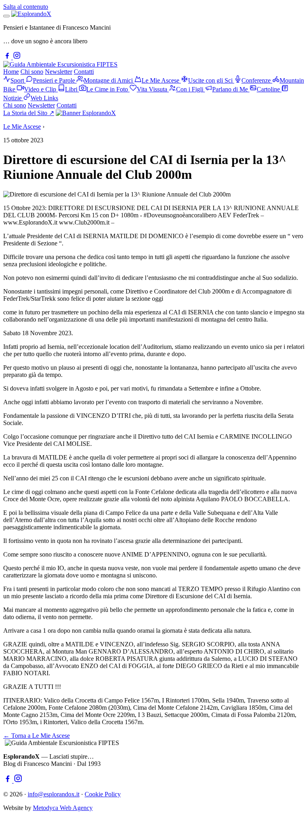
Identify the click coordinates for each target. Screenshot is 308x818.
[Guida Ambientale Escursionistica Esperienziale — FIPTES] (60, 64)
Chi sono (31, 71)
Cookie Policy (103, 794)
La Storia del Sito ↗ (28, 112)
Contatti (84, 71)
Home (11, 71)
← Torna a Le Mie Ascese (36, 735)
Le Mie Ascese (22, 126)
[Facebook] (8, 57)
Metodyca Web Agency (63, 807)
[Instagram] (17, 57)
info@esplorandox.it (53, 794)
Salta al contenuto (25, 6)
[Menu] (6, 16)
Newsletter (58, 71)
